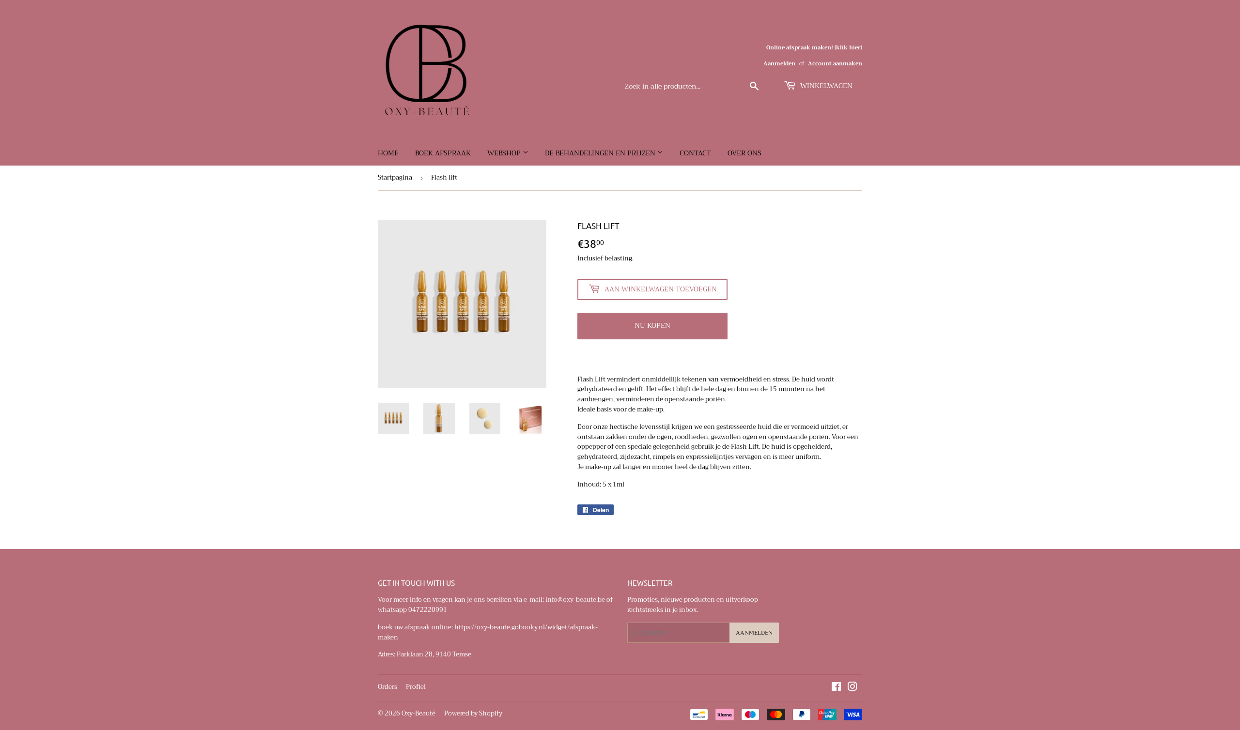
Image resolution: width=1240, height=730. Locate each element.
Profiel (416, 686)
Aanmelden (779, 63)
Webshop (505, 153)
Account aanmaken (835, 63)
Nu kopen (652, 325)
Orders (387, 686)
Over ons (744, 153)
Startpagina (395, 177)
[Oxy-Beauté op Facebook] (836, 688)
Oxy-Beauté (418, 713)
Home (388, 153)
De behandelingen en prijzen (601, 153)
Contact (695, 153)
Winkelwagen (825, 85)
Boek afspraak (443, 153)
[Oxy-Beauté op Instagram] (852, 688)
